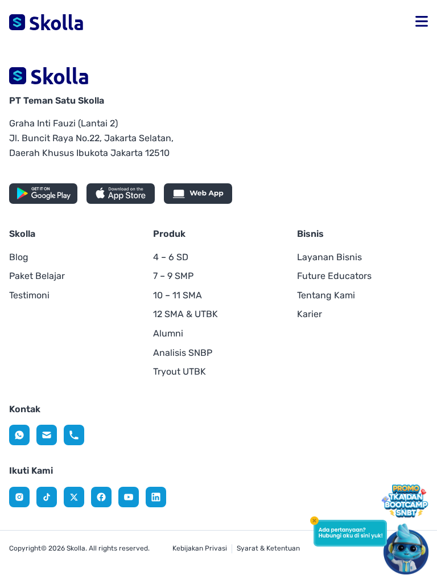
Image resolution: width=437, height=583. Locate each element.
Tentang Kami (326, 295)
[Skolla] (19, 435)
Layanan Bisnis (329, 257)
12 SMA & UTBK (185, 314)
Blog (18, 257)
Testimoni (29, 295)
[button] (421, 22)
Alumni (168, 333)
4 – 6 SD (170, 257)
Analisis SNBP (182, 352)
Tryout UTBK (179, 371)
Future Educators (334, 275)
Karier (309, 314)
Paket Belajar (37, 275)
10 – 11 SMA (177, 295)
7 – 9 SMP (173, 275)
